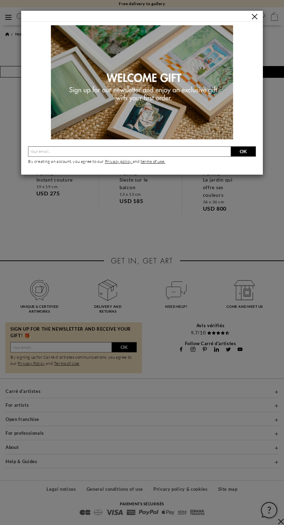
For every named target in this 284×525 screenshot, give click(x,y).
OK (243, 151)
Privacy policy (119, 161)
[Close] (254, 16)
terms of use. (153, 161)
